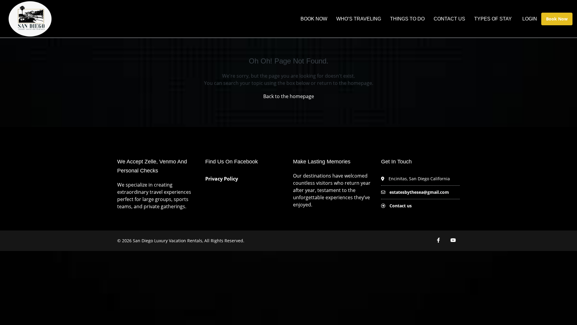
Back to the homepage (288, 96)
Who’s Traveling (358, 18)
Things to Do (407, 18)
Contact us (400, 206)
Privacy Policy (222, 178)
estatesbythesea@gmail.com (419, 192)
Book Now (314, 18)
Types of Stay (493, 18)
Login (529, 18)
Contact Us (449, 18)
